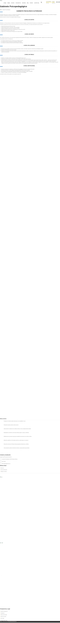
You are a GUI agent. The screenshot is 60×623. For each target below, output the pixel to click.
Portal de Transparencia (4, 611)
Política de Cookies (3, 616)
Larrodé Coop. (36, 2)
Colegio (5, 2)
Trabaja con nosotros (4, 471)
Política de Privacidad (4, 614)
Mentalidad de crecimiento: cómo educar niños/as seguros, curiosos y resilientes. (16, 432)
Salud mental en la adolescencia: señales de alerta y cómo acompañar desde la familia (17, 428)
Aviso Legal (2, 618)
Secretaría (24, 2)
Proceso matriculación (4, 469)
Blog (28, 2)
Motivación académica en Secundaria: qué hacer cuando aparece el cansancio (16, 440)
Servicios (12, 2)
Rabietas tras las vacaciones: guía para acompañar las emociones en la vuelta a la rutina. (18, 436)
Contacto (31, 2)
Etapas (8, 2)
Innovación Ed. (18, 2)
